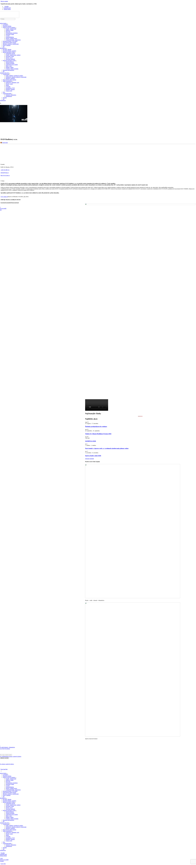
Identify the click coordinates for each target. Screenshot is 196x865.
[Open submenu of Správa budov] (7, 23)
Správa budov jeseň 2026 (93, 455)
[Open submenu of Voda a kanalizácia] (12, 81)
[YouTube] (6, 176)
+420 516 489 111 (5, 170)
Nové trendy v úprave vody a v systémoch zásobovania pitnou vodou (106, 448)
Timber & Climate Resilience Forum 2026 (98, 434)
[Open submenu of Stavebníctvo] (6, 48)
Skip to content (4, 1)
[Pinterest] (8, 176)
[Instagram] (4, 176)
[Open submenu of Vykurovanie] (9, 74)
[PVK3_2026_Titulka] (132, 597)
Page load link (4, 769)
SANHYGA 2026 (90, 441)
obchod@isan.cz (5, 172)
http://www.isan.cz (5, 175)
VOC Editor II (4, 196)
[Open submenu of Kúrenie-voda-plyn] (9, 73)
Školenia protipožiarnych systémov (96, 426)
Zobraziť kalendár (89, 458)
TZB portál (13, 766)
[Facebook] (2, 176)
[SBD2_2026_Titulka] (132, 736)
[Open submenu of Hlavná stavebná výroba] (15, 52)
